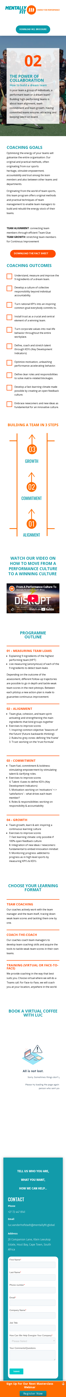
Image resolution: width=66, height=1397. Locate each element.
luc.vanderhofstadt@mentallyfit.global (31, 1225)
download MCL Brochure (33, 29)
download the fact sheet (31, 253)
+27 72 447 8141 (16, 1212)
